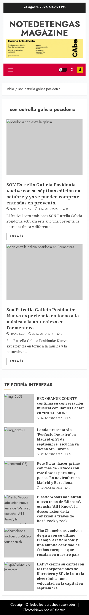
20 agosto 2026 (51, 488)
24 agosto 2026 (51, 418)
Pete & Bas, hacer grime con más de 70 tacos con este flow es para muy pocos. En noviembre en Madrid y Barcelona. (58, 473)
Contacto (80, 70)
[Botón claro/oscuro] (63, 70)
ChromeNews (33, 609)
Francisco (17, 334)
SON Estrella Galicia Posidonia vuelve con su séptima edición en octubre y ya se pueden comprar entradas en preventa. (43, 194)
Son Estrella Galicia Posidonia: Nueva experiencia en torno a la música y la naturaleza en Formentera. (42, 319)
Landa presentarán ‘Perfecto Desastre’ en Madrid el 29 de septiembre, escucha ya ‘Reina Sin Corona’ (58, 439)
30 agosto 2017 (42, 334)
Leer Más (16, 236)
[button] (11, 70)
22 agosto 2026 (51, 454)
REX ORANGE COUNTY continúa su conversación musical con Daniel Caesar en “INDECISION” (60, 405)
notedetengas (20, 209)
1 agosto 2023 (49, 209)
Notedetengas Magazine (44, 28)
